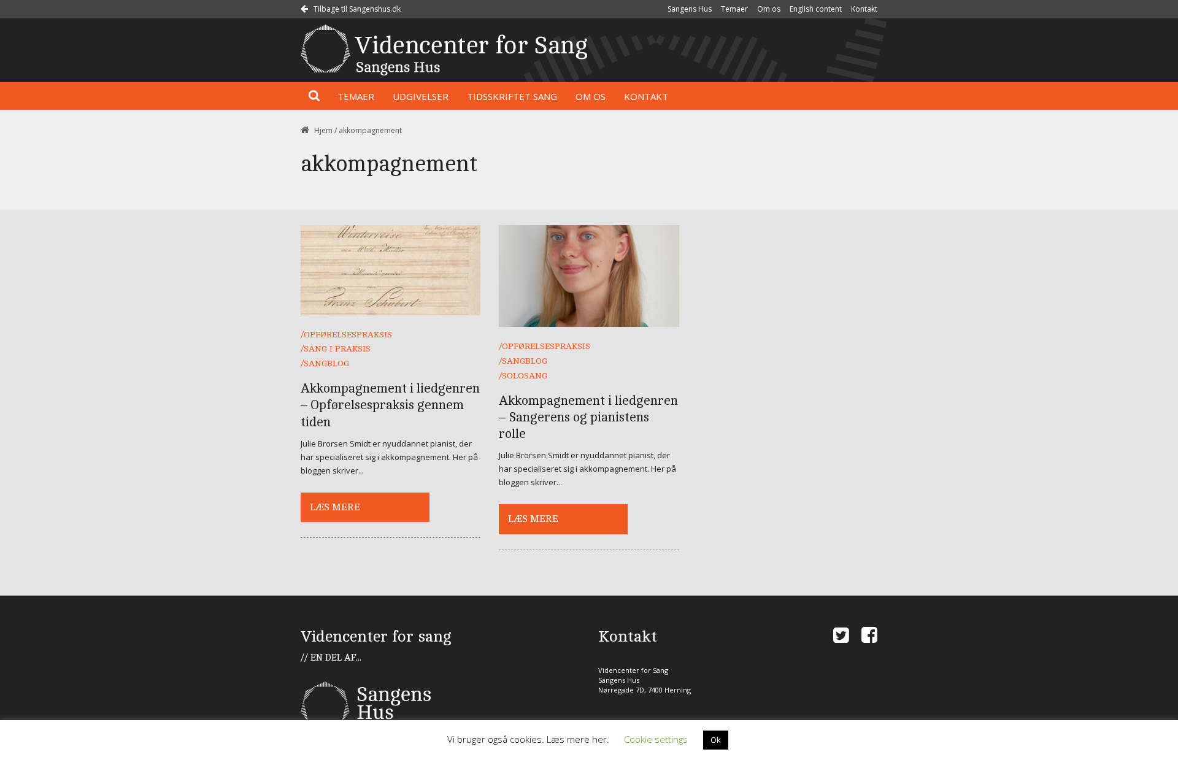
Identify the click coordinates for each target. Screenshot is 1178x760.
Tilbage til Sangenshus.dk (356, 9)
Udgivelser (420, 96)
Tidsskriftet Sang (512, 96)
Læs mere (335, 507)
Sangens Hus (690, 9)
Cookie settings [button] (656, 739)
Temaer (734, 9)
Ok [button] (715, 739)
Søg (314, 96)
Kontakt (864, 9)
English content (816, 9)
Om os (768, 9)
